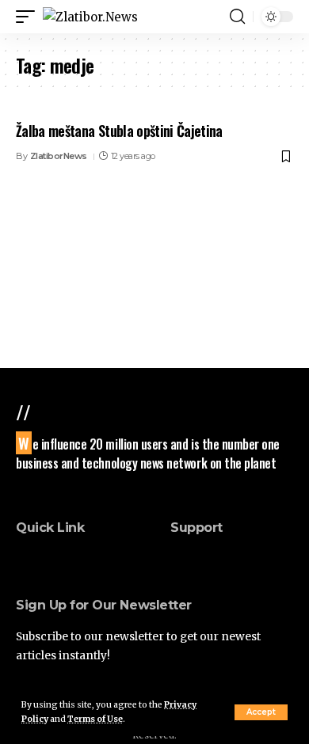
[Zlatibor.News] (90, 17)
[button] (261, 712)
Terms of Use (95, 719)
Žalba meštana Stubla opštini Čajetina (119, 130)
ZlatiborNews (58, 155)
